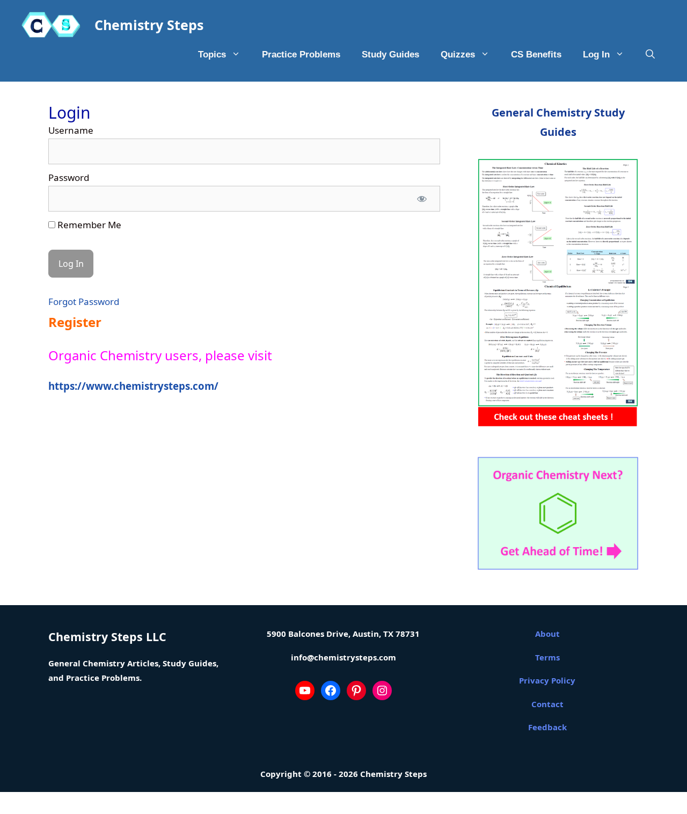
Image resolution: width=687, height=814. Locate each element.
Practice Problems (301, 54)
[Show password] (422, 199)
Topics (212, 54)
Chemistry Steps (148, 25)
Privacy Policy (547, 680)
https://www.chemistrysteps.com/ (133, 386)
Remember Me (88, 225)
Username (70, 130)
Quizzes (458, 54)
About (547, 633)
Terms (547, 657)
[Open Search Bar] (650, 55)
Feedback (547, 727)
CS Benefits (536, 54)
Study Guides (390, 54)
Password (68, 177)
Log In (596, 54)
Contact (547, 704)
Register (74, 322)
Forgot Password (83, 301)
